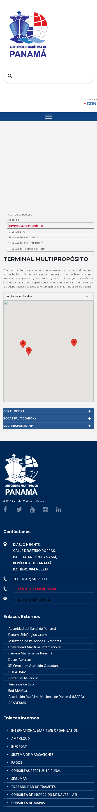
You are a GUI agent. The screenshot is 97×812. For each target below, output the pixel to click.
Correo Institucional (23, 678)
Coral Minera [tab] (14, 411)
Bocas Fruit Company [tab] (19, 418)
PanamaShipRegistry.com (27, 635)
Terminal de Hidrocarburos (26, 249)
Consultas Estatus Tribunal (36, 771)
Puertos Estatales (19, 215)
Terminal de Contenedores (25, 243)
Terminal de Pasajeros (22, 237)
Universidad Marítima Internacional (34, 647)
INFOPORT (19, 747)
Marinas (13, 220)
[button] (74, 343)
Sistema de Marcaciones (32, 755)
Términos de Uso (21, 685)
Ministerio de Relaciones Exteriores (34, 641)
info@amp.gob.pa (34, 600)
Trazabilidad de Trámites (33, 787)
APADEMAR (17, 703)
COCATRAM (17, 672)
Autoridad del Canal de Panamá (32, 629)
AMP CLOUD (20, 739)
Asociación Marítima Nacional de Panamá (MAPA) (46, 697)
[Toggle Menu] (48, 117)
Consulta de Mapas (28, 803)
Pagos (16, 763)
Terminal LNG (16, 232)
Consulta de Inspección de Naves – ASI (44, 795)
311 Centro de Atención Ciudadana (34, 666)
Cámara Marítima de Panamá (30, 654)
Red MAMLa (17, 691)
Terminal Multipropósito (25, 226)
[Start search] (8, 75)
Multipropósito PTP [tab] (18, 425)
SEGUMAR (19, 779)
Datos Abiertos (20, 660)
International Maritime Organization (44, 730)
